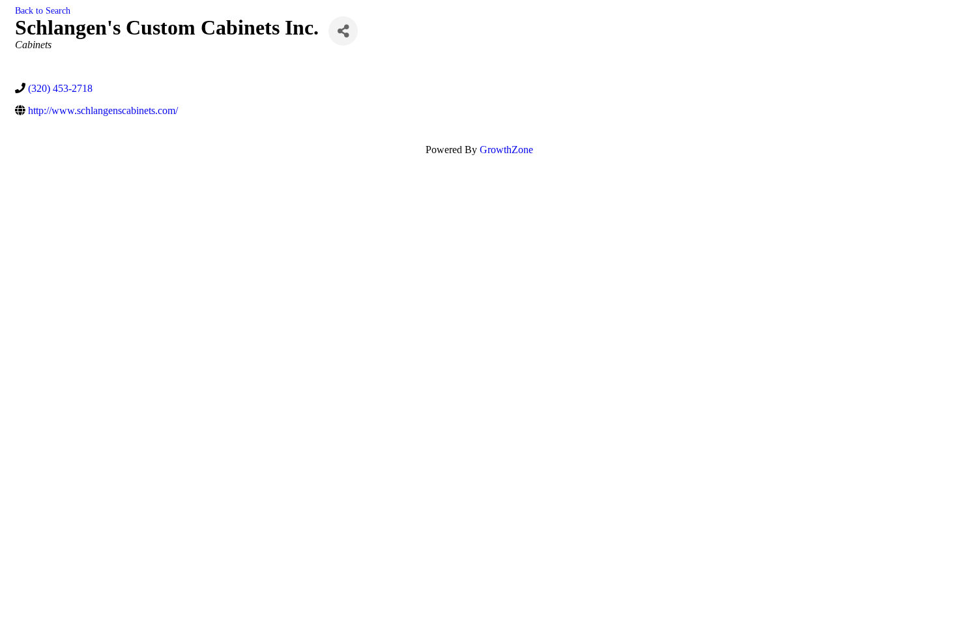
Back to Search (42, 10)
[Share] (343, 31)
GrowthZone (506, 149)
